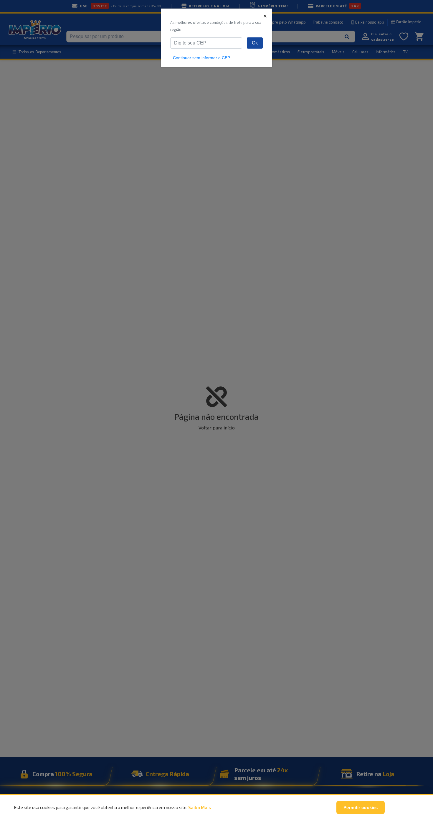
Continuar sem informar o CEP (201, 57)
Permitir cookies (360, 807)
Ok (255, 42)
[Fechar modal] (265, 16)
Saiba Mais (199, 807)
